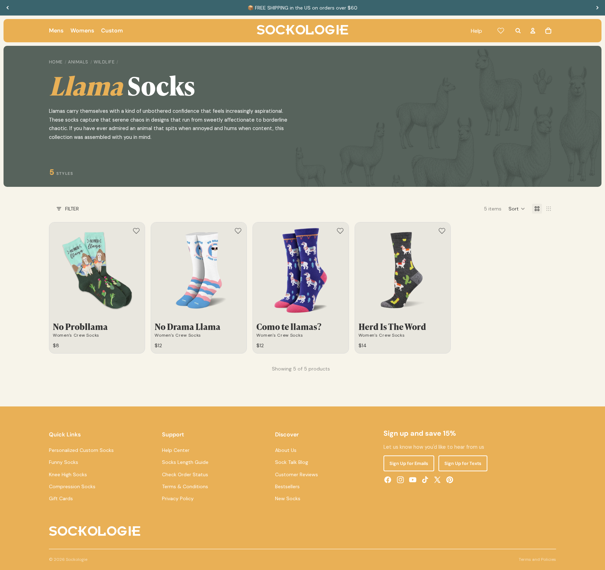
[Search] (518, 30)
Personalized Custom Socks (81, 450)
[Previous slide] (7, 8)
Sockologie (76, 559)
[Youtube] (412, 480)
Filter (72, 209)
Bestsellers (287, 486)
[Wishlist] (501, 30)
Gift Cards (61, 498)
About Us (286, 450)
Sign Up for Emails (408, 463)
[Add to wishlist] (136, 231)
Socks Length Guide (185, 462)
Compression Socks (72, 486)
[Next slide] (597, 8)
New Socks (287, 498)
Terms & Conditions (185, 486)
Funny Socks (63, 462)
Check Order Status (185, 474)
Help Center (175, 450)
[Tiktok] (425, 480)
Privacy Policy (178, 498)
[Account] (533, 30)
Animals (78, 62)
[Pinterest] (449, 480)
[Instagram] (400, 480)
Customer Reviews (296, 474)
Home (56, 62)
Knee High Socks (68, 474)
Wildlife (104, 62)
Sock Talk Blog (291, 462)
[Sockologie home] (302, 30)
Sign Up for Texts (462, 463)
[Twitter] (437, 480)
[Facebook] (387, 480)
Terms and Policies (537, 559)
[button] (517, 208)
